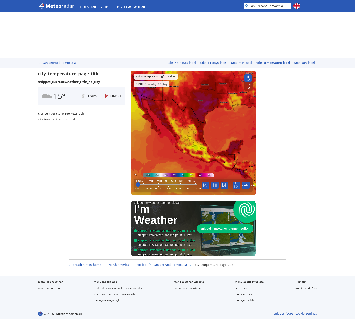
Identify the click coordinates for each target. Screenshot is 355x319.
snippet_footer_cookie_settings (295, 313)
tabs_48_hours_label (182, 63)
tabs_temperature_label (273, 63)
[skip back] (205, 185)
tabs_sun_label (304, 63)
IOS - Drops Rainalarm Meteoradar (115, 294)
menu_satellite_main (130, 6)
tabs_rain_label (241, 63)
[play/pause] (215, 185)
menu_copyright (245, 300)
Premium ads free (306, 288)
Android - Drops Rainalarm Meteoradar (118, 288)
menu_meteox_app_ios (108, 300)
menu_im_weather (49, 288)
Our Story (241, 288)
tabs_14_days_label (213, 63)
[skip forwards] (224, 185)
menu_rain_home (94, 6)
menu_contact (243, 294)
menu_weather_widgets (188, 288)
